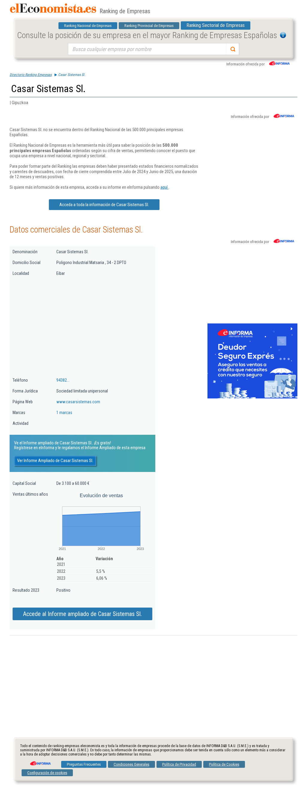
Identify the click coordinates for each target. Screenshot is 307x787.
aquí (164, 187)
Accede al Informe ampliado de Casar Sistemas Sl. (82, 613)
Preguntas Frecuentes (84, 764)
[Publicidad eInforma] (252, 397)
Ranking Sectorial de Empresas (215, 25)
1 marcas (64, 412)
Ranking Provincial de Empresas (149, 25)
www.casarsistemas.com (78, 401)
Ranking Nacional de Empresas (88, 25)
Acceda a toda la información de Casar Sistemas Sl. (104, 204)
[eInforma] (40, 761)
